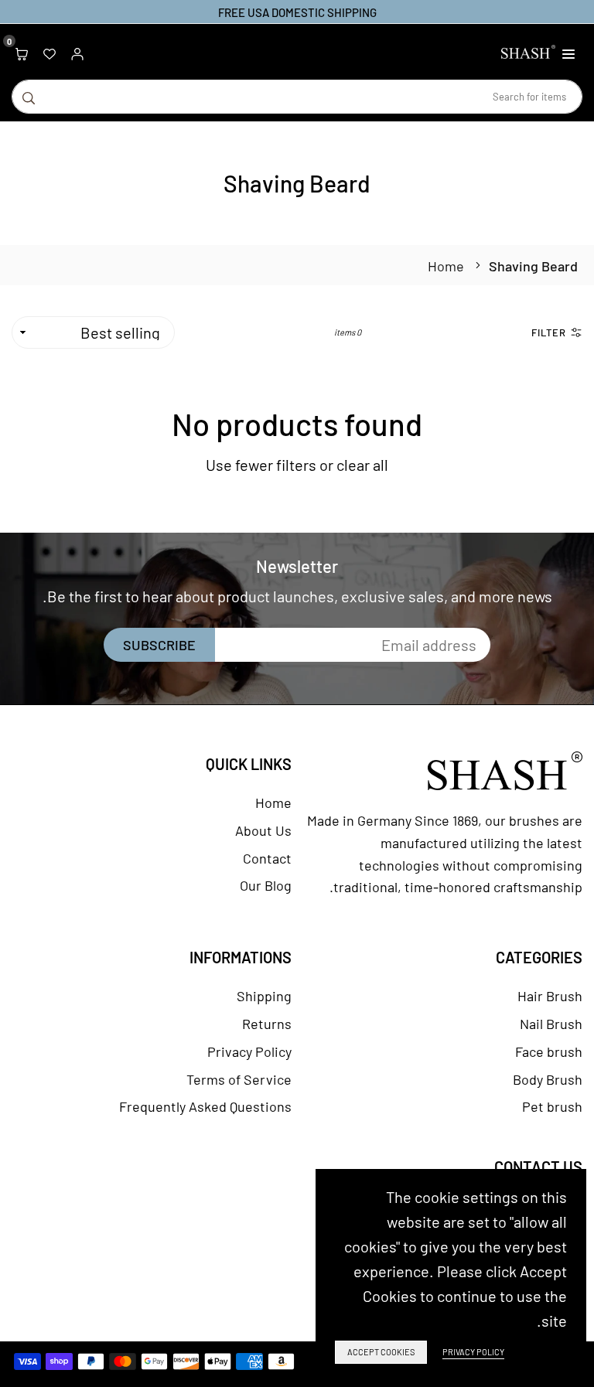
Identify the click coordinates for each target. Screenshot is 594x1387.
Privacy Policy (249, 1051)
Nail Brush (551, 1023)
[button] (568, 52)
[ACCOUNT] (77, 52)
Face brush (548, 1051)
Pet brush (552, 1106)
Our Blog (266, 885)
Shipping (264, 995)
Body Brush (547, 1079)
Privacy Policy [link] (473, 1352)
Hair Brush (549, 995)
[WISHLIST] (49, 52)
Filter (548, 332)
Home (446, 265)
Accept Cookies (381, 1352)
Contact (267, 858)
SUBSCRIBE (159, 644)
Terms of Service (239, 1079)
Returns (267, 1023)
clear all (362, 464)
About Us (263, 830)
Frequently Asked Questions (205, 1106)
